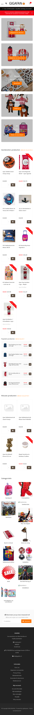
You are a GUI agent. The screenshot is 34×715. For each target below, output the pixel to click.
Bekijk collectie (26, 150)
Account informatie (17, 689)
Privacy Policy (17, 673)
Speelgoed (4, 483)
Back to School (5, 527)
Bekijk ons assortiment (17, 135)
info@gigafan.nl (17, 656)
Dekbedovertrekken (6, 547)
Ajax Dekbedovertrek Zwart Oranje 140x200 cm (9, 419)
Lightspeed (25, 708)
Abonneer (27, 621)
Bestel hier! (17, 83)
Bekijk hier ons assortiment (17, 58)
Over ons (17, 667)
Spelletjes (4, 502)
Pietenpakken (22, 483)
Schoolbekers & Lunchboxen (5, 586)
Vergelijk (17, 696)
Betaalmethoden (17, 675)
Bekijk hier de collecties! (17, 32)
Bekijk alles (20, 339)
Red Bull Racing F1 (23, 566)
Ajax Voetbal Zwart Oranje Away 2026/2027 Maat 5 (8, 173)
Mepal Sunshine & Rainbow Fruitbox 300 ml (24, 456)
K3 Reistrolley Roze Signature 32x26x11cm (24, 247)
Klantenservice (17, 680)
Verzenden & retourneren (17, 678)
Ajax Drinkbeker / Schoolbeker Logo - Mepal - (8, 321)
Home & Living (22, 527)
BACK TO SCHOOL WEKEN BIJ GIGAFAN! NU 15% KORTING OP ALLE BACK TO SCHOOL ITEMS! (17, 13)
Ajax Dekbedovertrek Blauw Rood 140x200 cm (25, 419)
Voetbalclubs (21, 502)
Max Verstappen (22, 508)
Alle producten (17, 699)
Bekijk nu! (17, 108)
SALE (2, 566)
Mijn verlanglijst (17, 694)
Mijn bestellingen (17, 691)
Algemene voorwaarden (17, 670)
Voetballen (21, 547)
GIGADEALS (21, 585)
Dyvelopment (17, 710)
